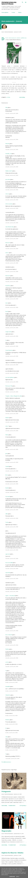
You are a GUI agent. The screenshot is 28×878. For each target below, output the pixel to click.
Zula (6, 107)
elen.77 (7, 426)
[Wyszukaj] (22, 2)
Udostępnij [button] (22, 97)
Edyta (6, 434)
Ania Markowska (9, 226)
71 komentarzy (12, 845)
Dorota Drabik (9, 562)
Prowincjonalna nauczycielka (9, 3)
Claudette (7, 695)
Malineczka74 (8, 171)
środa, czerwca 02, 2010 (11, 682)
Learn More (12, 876)
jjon (6, 453)
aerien (7, 662)
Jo (6, 340)
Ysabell (7, 466)
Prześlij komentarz (6, 762)
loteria (8, 97)
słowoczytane (8, 203)
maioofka (7, 572)
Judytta (7, 417)
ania (6, 736)
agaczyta (7, 554)
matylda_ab (8, 153)
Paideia (7, 649)
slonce (7, 252)
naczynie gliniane (9, 377)
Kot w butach (8, 634)
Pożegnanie (6, 791)
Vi (5, 670)
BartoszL (7, 242)
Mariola (7, 143)
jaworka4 (7, 179)
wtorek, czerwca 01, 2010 (11, 113)
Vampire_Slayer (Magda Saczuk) (13, 396)
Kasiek (7, 488)
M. (6, 728)
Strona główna (5, 12)
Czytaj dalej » (23, 805)
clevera (7, 193)
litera (6, 475)
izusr (6, 303)
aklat (6, 513)
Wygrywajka (6, 831)
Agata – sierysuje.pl (10, 595)
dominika (7, 686)
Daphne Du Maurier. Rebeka (12, 853)
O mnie (13, 12)
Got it (17, 876)
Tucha (7, 522)
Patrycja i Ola (8, 386)
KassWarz (7, 285)
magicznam (8, 331)
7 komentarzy (11, 805)
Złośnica (7, 719)
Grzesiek (7, 496)
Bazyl (6, 311)
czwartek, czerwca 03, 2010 (12, 758)
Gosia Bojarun (9, 350)
